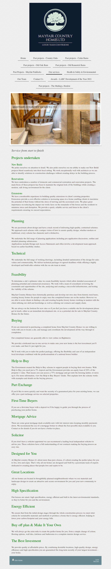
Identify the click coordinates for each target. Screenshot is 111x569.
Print (16, 560)
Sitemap (20, 560)
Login (97, 559)
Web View (96, 561)
